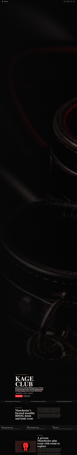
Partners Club (39, 389)
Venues (71, 1)
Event (65, 1)
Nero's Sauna (21, 391)
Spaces (68, 1)
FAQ (74, 1)
